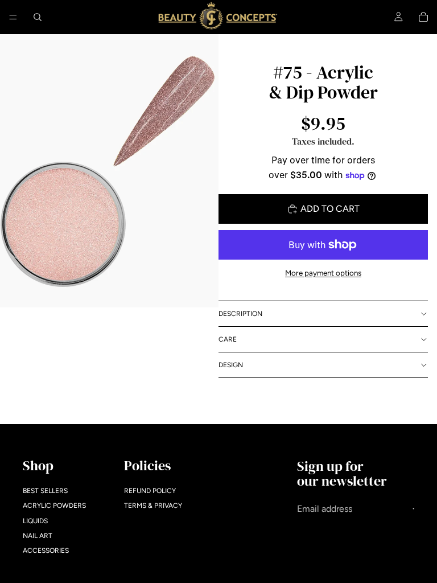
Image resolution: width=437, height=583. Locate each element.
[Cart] (423, 17)
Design (230, 365)
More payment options (323, 272)
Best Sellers (45, 491)
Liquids (35, 521)
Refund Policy (150, 491)
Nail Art (37, 536)
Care (227, 339)
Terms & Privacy (153, 506)
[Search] (37, 17)
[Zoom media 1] (109, 170)
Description (240, 314)
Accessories (46, 551)
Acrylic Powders (54, 506)
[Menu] (13, 17)
